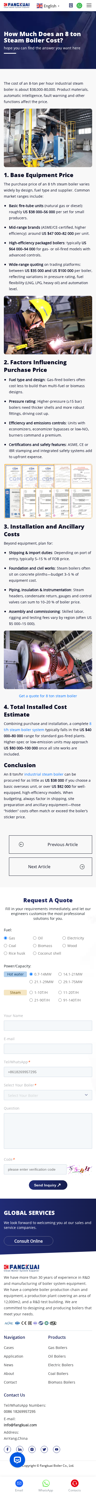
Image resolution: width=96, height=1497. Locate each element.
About (9, 1373)
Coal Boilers (58, 1373)
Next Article (39, 866)
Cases (9, 1347)
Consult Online (28, 1241)
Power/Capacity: (17, 966)
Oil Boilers (57, 1356)
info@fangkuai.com (20, 1424)
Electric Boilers (60, 1364)
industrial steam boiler (43, 774)
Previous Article (63, 844)
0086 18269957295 (20, 1411)
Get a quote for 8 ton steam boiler (48, 695)
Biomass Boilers (61, 1382)
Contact (10, 1382)
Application (13, 1356)
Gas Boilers (57, 1347)
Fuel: (8, 929)
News (8, 1364)
